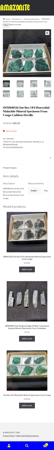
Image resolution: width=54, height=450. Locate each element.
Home (8, 19)
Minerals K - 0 (17, 19)
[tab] (27, 158)
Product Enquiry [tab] (10, 167)
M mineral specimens (32, 19)
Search (27, 446)
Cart (41, 443)
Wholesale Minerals (10, 144)
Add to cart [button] (27, 269)
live (13, 141)
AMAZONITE (15, 7)
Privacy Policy (9, 435)
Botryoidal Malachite (14, 147)
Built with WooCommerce (27, 435)
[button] (47, 33)
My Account (9, 446)
